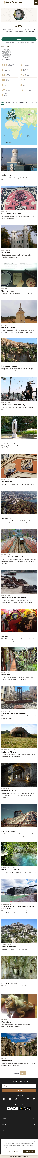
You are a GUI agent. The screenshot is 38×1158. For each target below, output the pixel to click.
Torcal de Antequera (9, 947)
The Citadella (6, 518)
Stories (32, 102)
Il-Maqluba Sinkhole (9, 366)
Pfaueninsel (6, 252)
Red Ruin (4, 636)
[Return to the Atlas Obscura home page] (12, 2)
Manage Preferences (14, 1151)
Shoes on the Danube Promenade (14, 598)
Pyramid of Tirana (8, 831)
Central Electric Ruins (9, 983)
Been (2, 102)
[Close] (35, 1141)
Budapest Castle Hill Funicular (12, 557)
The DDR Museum (8, 291)
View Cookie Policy (19, 1147)
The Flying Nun (7, 482)
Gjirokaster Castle (8, 791)
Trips (4, 1130)
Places (4, 1118)
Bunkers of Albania (8, 752)
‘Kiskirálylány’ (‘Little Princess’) (13, 405)
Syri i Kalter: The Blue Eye (10, 870)
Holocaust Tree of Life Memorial (13, 713)
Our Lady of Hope (8, 327)
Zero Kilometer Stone (9, 443)
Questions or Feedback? (19, 1156)
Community (6, 1136)
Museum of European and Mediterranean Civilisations (17, 907)
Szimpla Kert (6, 675)
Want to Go (10, 102)
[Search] (32, 2)
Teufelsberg (6, 175)
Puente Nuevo (6, 1060)
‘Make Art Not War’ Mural (11, 214)
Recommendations (22, 102)
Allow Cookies (29, 1151)
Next (23, 1073)
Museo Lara (6, 1022)
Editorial (5, 1124)
